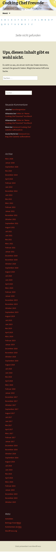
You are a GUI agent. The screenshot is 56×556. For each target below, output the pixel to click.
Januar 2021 (9, 251)
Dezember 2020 (11, 255)
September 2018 (11, 361)
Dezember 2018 (11, 348)
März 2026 (9, 159)
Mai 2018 (8, 377)
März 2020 (9, 288)
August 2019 (10, 316)
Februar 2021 (10, 247)
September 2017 (11, 409)
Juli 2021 (8, 231)
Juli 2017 (8, 417)
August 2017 (10, 413)
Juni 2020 (8, 280)
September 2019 (11, 312)
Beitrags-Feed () (13, 523)
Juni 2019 (8, 324)
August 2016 (10, 461)
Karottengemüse (18, 109)
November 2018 (11, 352)
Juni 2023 (8, 187)
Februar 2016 (10, 486)
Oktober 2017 (10, 405)
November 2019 (11, 304)
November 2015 (11, 498)
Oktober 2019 (10, 308)
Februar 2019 (10, 340)
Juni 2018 (8, 373)
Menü (5, 13)
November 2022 (11, 191)
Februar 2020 (10, 292)
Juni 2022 (8, 195)
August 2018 (10, 365)
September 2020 (11, 268)
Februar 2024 (10, 183)
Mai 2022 (8, 199)
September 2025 (11, 167)
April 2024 (9, 179)
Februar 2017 (10, 437)
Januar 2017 (9, 441)
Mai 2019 (8, 328)
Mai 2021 (8, 239)
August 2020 (10, 272)
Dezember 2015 (11, 494)
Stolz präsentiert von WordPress (28, 546)
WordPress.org (11, 531)
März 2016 (9, 482)
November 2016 (11, 449)
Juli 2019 (8, 320)
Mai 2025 (8, 171)
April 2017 (9, 429)
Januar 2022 (9, 211)
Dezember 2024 (11, 175)
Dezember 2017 (11, 397)
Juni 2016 (8, 470)
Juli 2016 (8, 466)
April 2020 (9, 284)
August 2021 (10, 227)
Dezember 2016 (11, 445)
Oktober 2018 (10, 356)
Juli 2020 (8, 276)
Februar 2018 (10, 389)
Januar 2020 (9, 296)
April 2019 (9, 332)
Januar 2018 (9, 393)
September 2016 (11, 457)
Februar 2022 (10, 207)
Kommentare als (13, 527)
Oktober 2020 (10, 264)
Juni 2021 (8, 235)
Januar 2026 (9, 163)
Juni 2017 (8, 421)
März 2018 (9, 385)
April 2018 (9, 381)
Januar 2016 (9, 490)
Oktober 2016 (10, 453)
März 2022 (9, 203)
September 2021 (11, 223)
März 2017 (9, 433)
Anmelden (9, 519)
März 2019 (9, 336)
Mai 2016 (8, 474)
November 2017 (11, 401)
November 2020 (11, 260)
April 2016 (9, 478)
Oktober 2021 (10, 219)
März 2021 (9, 243)
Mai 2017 (8, 425)
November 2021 (11, 215)
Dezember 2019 (11, 300)
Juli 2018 (8, 369)
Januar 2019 (9, 344)
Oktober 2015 (10, 502)
